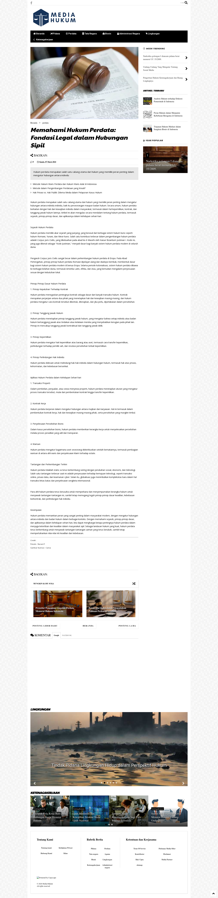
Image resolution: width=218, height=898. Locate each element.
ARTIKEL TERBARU (153, 90)
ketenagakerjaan (39, 809)
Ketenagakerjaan (44, 39)
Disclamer (167, 854)
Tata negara (93, 854)
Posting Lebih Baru (45, 626)
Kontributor (139, 854)
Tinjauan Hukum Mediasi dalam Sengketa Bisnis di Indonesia (167, 128)
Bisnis (108, 33)
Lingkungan (154, 33)
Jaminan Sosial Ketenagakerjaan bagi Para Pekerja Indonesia (126, 817)
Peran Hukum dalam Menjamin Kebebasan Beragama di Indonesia (168, 114)
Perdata (72, 33)
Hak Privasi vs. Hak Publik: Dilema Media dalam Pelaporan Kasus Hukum (67, 192)
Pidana (56, 33)
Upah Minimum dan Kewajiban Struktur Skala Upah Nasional (86, 817)
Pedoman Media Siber (167, 848)
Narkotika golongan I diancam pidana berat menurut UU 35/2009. (164, 165)
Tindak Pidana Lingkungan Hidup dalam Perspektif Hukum (109, 765)
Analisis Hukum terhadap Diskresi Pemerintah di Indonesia (168, 100)
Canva (48, 548)
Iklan (65, 853)
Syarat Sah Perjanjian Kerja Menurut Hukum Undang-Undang (166, 817)
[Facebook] (31, 2)
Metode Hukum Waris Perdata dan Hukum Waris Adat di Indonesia (65, 184)
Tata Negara (90, 33)
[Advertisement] (134, 18)
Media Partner (166, 859)
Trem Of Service (139, 848)
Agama (107, 854)
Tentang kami (46, 848)
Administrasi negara (107, 866)
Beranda (40, 33)
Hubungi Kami (46, 853)
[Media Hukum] (55, 26)
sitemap (140, 865)
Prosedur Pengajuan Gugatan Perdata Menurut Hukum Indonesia (55, 609)
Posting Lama (127, 626)
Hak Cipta (140, 859)
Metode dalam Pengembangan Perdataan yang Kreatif (59, 188)
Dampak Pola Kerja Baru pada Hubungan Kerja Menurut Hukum (49, 817)
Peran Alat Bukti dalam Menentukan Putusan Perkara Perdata (107, 609)
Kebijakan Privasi (65, 848)
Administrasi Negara (129, 33)
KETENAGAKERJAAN (44, 793)
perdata (45, 122)
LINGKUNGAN (40, 709)
